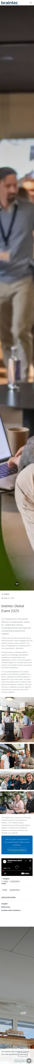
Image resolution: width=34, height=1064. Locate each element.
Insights (6, 594)
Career (6, 881)
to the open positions (17, 850)
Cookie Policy (22, 1054)
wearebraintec (15, 881)
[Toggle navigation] (31, 3)
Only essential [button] (19, 1061)
